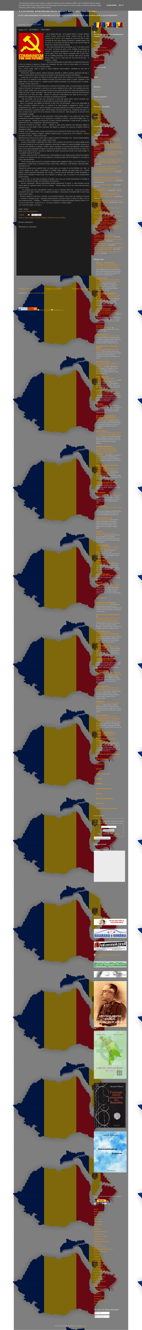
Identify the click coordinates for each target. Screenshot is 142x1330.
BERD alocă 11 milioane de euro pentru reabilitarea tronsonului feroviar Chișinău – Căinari (108, 281)
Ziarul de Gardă (101, 278)
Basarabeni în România (104, 788)
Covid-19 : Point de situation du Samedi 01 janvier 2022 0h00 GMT (108, 217)
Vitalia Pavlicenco (102, 376)
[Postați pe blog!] (34, 215)
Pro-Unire (99, 531)
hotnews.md (100, 390)
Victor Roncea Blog (103, 361)
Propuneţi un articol (100, 55)
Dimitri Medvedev (99, 1276)
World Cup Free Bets (102, 604)
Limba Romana (99, 1261)
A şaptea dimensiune (103, 309)
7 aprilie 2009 (98, 1266)
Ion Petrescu (100, 326)
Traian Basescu (99, 1234)
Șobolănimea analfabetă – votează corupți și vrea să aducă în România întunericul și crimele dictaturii (107, 312)
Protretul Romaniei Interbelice (106, 808)
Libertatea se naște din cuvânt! (107, 482)
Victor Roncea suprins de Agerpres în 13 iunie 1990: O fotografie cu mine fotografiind (108, 364)
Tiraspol (96, 1256)
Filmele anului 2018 (102, 405)
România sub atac (102, 671)
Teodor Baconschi (100, 1281)
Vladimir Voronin (99, 1239)
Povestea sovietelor (100, 47)
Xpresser (99, 582)
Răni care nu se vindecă (102, 50)
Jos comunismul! (102, 715)
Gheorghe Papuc (99, 1296)
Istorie (96, 1216)
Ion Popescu (98, 1299)
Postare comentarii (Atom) (36, 293)
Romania (97, 1219)
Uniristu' (99, 769)
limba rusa (97, 1294)
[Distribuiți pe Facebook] (38, 215)
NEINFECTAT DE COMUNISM (106, 603)
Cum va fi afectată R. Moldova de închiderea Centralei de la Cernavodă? (108, 248)
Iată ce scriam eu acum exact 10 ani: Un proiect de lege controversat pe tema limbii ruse (108, 689)
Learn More (111, 5)
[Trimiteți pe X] (36, 215)
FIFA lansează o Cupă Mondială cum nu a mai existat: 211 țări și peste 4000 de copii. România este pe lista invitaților (108, 266)
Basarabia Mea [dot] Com (105, 798)
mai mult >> (98, 70)
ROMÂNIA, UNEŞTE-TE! (104, 446)
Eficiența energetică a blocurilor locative (108, 336)
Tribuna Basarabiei (102, 545)
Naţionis (99, 793)
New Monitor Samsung (103, 519)
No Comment (98, 1214)
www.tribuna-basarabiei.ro (30, 211)
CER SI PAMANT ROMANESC (106, 293)
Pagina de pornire (53, 289)
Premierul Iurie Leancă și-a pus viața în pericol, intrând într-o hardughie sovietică (108, 585)
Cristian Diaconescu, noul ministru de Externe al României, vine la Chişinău (107, 634)
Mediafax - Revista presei (105, 262)
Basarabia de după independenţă (108, 754)
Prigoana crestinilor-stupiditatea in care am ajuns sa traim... (107, 743)
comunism (97, 1254)
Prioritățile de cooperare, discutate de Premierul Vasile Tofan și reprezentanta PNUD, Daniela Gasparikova (107, 194)
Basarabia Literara (102, 334)
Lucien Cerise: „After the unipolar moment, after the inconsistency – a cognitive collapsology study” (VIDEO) (108, 222)
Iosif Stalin (97, 1284)
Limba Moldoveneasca (101, 1271)
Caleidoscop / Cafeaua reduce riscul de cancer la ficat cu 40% (108, 393)
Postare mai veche (80, 289)
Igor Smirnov (98, 1259)
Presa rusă (97, 1291)
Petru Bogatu (100, 492)
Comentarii (100, 1316)
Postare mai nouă (26, 289)
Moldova (58, 38)
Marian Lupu (98, 1244)
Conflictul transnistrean (101, 1241)
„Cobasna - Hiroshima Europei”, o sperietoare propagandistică (105, 236)
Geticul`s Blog (101, 560)
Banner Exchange (100, 60)
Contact (96, 57)
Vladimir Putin (98, 1274)
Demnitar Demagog (103, 574)
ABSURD (99, 783)
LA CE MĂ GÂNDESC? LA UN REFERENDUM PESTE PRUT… (106, 379)
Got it (121, 5)
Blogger (84, 1326)
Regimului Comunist (100, 1301)
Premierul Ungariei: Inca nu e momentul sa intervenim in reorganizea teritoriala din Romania (108, 674)
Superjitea (99, 404)
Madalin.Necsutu (102, 431)
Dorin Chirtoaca (99, 1279)
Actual (27, 217)
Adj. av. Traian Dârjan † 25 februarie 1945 (108, 507)
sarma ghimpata (99, 1269)
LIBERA (98, 779)
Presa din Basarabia (103, 631)
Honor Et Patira (101, 506)
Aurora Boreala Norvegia (103, 327)
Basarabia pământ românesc (103, 1249)
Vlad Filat (97, 1229)
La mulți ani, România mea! (104, 484)
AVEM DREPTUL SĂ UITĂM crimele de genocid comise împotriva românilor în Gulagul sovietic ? (108, 296)
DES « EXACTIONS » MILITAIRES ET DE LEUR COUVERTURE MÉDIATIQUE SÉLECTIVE (107, 228)
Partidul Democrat (100, 1286)
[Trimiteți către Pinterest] (40, 215)
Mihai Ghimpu (98, 1221)
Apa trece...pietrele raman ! (105, 732)
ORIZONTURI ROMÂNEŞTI (105, 659)
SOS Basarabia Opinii (103, 645)
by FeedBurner (114, 834)
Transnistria (98, 1224)
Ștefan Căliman (101, 598)
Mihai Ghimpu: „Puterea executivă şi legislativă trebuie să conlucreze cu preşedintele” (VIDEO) (107, 470)
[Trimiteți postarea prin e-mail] (28, 215)
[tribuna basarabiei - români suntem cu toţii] (95, 32)
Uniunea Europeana (100, 1251)
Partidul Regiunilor (100, 1289)
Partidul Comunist (54, 217)
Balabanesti (100, 701)
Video (96, 52)
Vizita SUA (97, 1304)
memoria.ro (100, 803)
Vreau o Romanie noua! (104, 518)
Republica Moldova (100, 1231)
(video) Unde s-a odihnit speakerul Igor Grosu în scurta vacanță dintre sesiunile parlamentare (107, 139)
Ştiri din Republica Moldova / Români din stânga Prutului (106, 416)
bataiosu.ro (100, 764)
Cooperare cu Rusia (100, 1236)
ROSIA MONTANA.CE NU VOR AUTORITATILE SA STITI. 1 (105, 734)
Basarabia (97, 1211)
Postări (98, 1313)
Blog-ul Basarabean (103, 759)
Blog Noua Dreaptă (102, 774)
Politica (63, 217)
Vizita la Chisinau (99, 1264)
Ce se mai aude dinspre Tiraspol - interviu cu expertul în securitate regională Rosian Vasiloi (108, 434)
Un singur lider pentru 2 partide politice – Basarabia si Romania (108, 647)
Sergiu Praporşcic (102, 686)
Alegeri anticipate (35, 217)
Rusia (96, 1226)
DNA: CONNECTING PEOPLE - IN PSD (108, 575)
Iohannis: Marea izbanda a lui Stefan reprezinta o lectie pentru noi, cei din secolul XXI (107, 548)
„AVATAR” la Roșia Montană (104, 660)
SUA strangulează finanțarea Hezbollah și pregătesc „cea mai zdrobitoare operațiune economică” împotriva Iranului (108, 178)
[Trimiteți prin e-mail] (32, 215)
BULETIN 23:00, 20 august (103, 185)
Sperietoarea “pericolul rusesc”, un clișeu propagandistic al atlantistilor (107, 213)
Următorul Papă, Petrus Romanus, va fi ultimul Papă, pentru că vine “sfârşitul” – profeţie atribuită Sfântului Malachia (108, 619)
